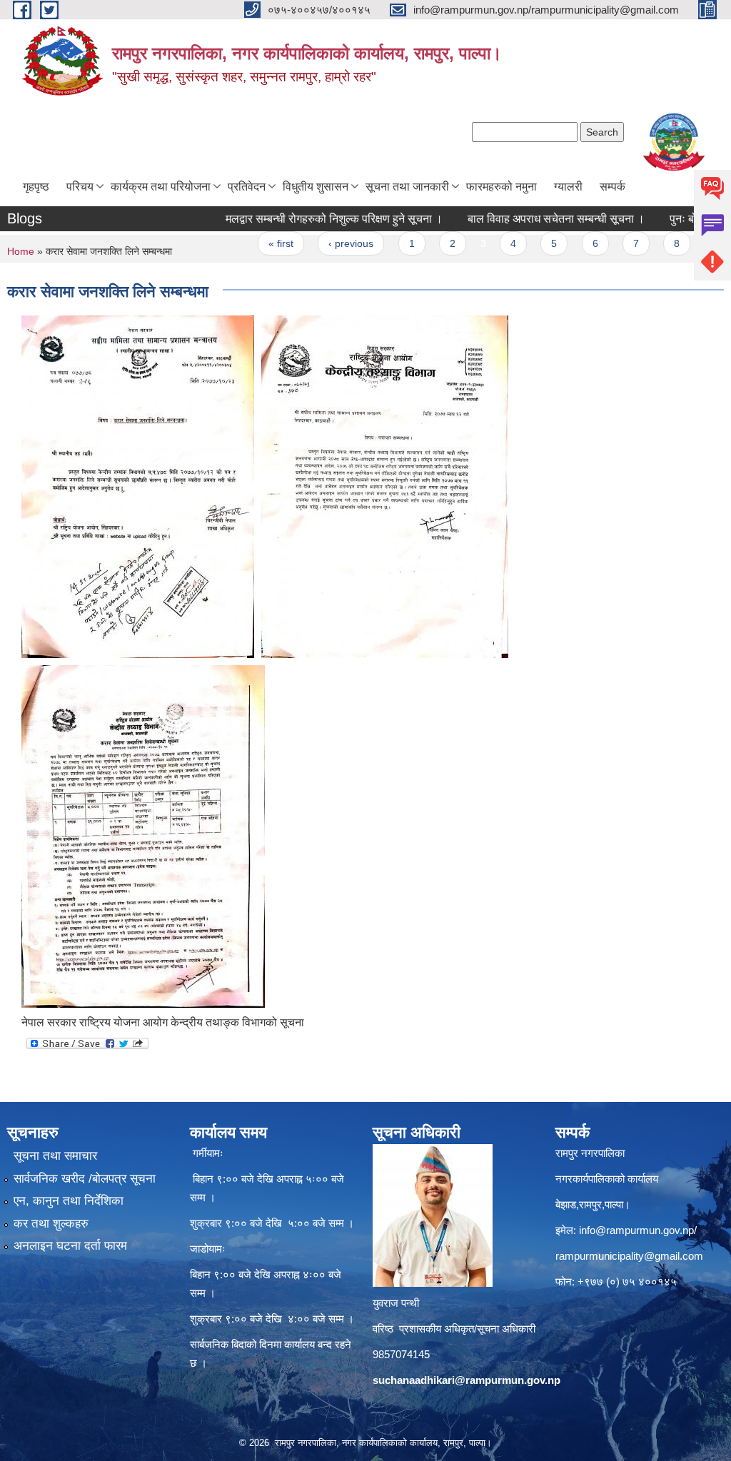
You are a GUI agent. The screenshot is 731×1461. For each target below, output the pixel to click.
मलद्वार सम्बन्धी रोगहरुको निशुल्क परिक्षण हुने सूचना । (308, 219)
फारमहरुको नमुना (501, 187)
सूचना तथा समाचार (55, 1156)
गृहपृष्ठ (36, 187)
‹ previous (325, 243)
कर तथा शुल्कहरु (51, 1223)
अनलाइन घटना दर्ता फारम (70, 1246)
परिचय (80, 187)
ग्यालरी (568, 187)
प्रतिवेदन (247, 187)
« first (255, 243)
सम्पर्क (612, 187)
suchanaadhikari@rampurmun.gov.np (466, 1380)
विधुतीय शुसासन (315, 187)
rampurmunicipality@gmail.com (629, 1256)
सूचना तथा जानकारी (407, 187)
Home (20, 251)
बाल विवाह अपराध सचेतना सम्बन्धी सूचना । (530, 219)
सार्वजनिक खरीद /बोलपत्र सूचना (85, 1179)
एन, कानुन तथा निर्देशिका (68, 1201)
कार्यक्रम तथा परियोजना (161, 187)
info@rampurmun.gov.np (636, 1230)
